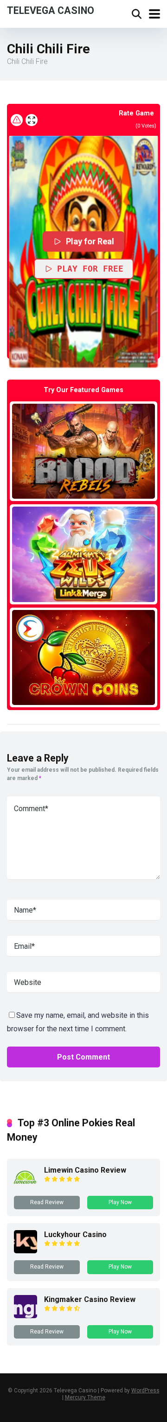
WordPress (145, 1390)
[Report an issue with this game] (17, 120)
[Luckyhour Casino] (25, 1250)
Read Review (47, 1202)
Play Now (120, 1202)
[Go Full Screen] (32, 120)
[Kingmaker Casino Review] (25, 1315)
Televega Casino (50, 10)
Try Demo (83, 450)
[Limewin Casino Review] (25, 1186)
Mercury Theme (85, 1397)
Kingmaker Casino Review (89, 1299)
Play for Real (90, 241)
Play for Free (90, 268)
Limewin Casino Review (85, 1170)
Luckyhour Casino (75, 1234)
